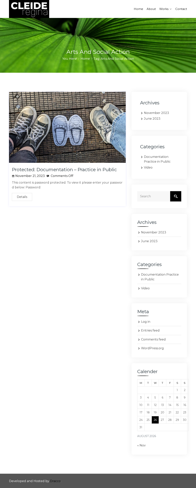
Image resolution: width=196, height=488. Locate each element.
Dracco (55, 481)
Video (148, 167)
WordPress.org (152, 348)
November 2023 (156, 113)
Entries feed (150, 330)
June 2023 (152, 118)
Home (138, 9)
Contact (181, 9)
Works (163, 9)
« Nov (141, 445)
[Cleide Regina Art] (29, 9)
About (151, 9)
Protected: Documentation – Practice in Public (64, 169)
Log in (145, 321)
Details (22, 197)
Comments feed (153, 339)
